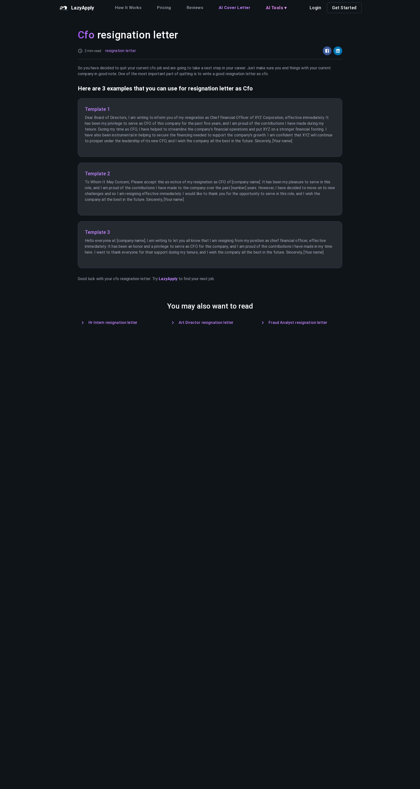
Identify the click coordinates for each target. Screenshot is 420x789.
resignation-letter (120, 50)
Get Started (344, 7)
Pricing (164, 7)
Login (315, 7)
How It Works (128, 7)
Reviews (195, 7)
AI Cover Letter (234, 7)
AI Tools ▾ (276, 7)
